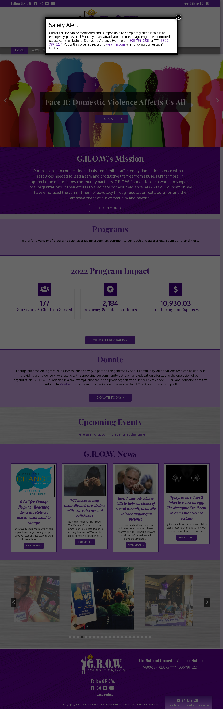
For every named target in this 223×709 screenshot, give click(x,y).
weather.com (115, 44)
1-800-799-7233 (138, 40)
